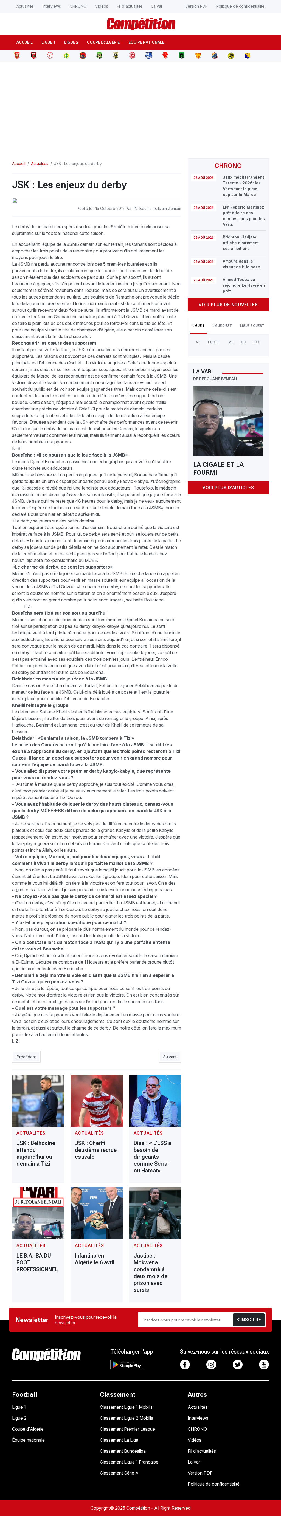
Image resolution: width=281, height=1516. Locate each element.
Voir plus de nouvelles (228, 304)
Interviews (52, 6)
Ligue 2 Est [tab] (222, 326)
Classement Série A (119, 1473)
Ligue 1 (48, 42)
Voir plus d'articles (228, 487)
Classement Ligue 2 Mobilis (126, 1418)
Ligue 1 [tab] (198, 326)
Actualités (25, 6)
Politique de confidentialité (240, 6)
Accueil (24, 42)
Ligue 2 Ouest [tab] (252, 326)
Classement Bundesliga (123, 1451)
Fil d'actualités (130, 6)
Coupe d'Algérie (103, 42)
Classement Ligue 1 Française (129, 1462)
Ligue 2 (71, 42)
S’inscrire (248, 1319)
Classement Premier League (127, 1429)
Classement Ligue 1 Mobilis (126, 1407)
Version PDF (196, 6)
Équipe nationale (146, 42)
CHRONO (78, 6)
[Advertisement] (140, 106)
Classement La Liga (119, 1440)
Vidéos (101, 6)
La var (156, 6)
